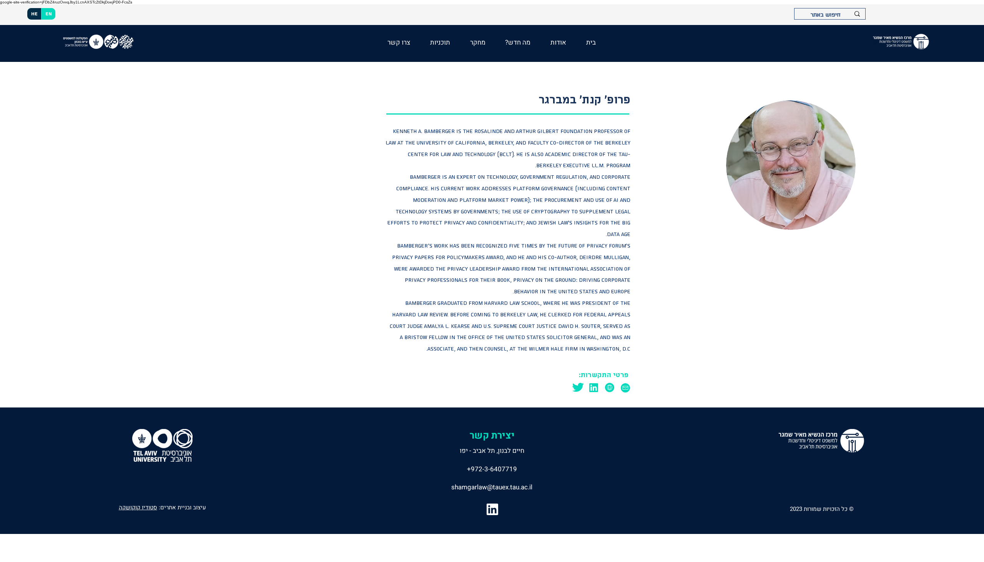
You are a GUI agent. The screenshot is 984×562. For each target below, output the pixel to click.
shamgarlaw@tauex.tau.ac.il (491, 487)
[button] (518, 42)
